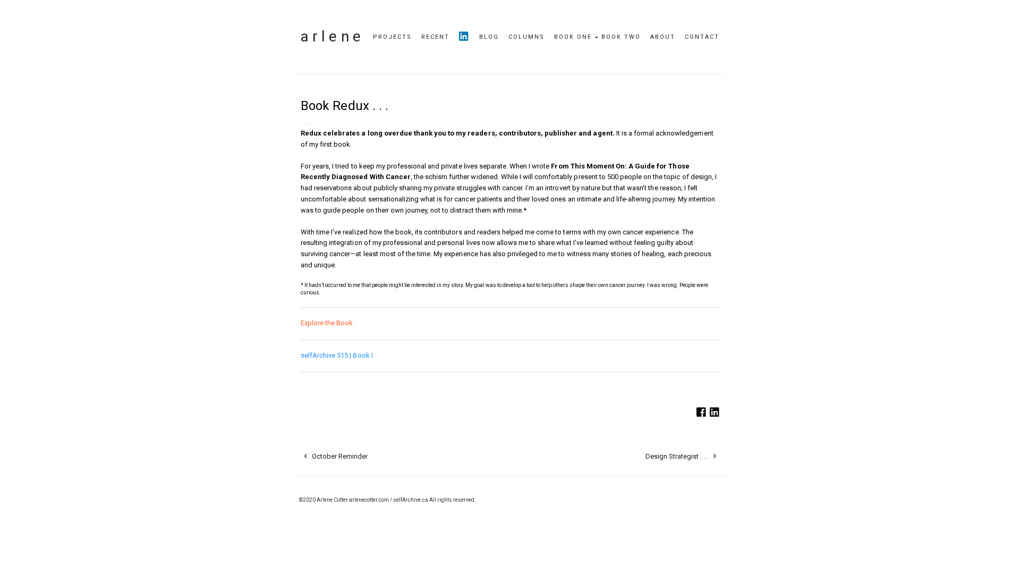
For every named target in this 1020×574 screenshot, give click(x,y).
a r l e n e (331, 36)
